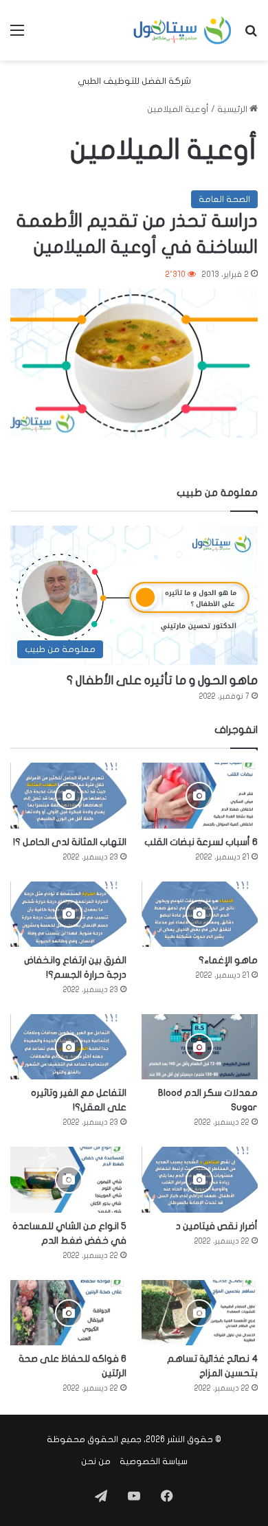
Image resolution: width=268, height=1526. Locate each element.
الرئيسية (233, 109)
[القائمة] (17, 35)
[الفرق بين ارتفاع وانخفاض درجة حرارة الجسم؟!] (68, 914)
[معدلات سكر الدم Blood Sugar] (200, 1046)
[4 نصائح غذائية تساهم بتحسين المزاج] (200, 1312)
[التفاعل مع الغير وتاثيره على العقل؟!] (68, 1046)
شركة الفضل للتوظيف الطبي (134, 81)
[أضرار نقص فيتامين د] (200, 1179)
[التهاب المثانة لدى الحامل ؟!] (68, 795)
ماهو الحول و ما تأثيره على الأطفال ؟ (162, 680)
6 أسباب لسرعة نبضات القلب (201, 842)
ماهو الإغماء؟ (228, 960)
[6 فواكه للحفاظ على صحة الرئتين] (68, 1312)
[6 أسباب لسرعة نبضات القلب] (200, 795)
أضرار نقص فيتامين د (217, 1226)
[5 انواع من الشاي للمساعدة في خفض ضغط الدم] (68, 1179)
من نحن (96, 1461)
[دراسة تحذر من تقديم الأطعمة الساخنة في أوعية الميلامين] (134, 363)
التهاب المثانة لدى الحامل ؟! (69, 842)
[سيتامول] (183, 30)
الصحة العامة (224, 199)
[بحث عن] (251, 35)
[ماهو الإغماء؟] (200, 914)
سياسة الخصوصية (154, 1461)
